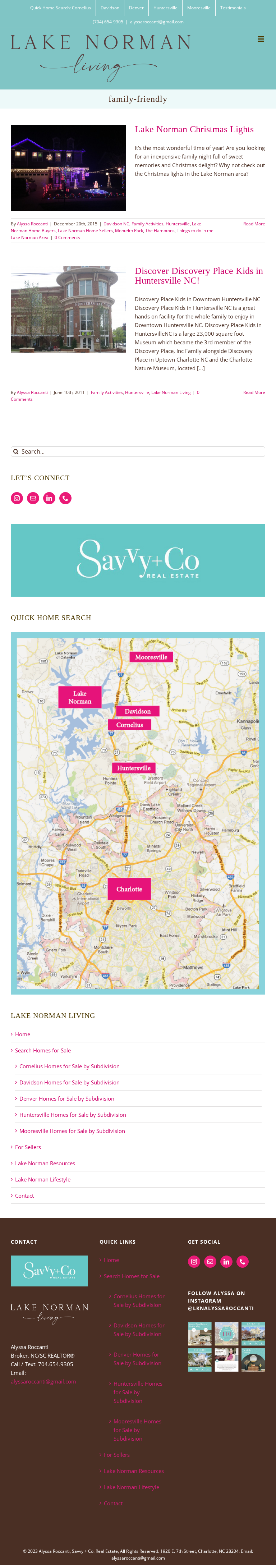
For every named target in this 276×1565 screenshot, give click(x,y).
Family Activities (148, 224)
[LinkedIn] (49, 498)
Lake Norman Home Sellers (85, 231)
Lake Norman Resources (45, 1163)
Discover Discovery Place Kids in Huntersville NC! (199, 276)
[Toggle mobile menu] (261, 39)
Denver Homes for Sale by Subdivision (66, 1098)
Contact (24, 1195)
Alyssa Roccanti (32, 224)
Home (22, 1034)
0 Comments (67, 237)
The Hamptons (160, 231)
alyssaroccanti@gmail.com (157, 22)
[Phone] (65, 498)
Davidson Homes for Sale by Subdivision (69, 1082)
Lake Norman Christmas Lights (194, 129)
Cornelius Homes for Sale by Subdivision (69, 1066)
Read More (254, 224)
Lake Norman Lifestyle (42, 1179)
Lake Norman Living (171, 392)
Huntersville (178, 224)
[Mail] (33, 498)
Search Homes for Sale (43, 1050)
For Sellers (28, 1147)
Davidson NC (116, 224)
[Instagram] (17, 498)
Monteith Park (129, 231)
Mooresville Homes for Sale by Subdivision (72, 1130)
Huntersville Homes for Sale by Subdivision (72, 1114)
